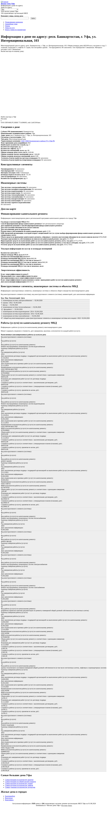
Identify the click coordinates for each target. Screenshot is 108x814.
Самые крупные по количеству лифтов (19, 785)
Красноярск (9, 800)
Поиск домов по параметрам (15, 30)
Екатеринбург (10, 796)
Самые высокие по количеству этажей (19, 783)
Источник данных (66, 805)
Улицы (7, 26)
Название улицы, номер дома (12, 16)
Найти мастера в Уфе (8, 117)
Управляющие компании (14, 22)
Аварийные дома (11, 24)
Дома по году (10, 28)
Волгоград (9, 798)
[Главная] (4, 2)
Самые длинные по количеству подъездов (20, 787)
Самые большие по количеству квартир (19, 780)
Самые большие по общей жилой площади (20, 781)
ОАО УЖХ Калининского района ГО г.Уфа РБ (38, 141)
